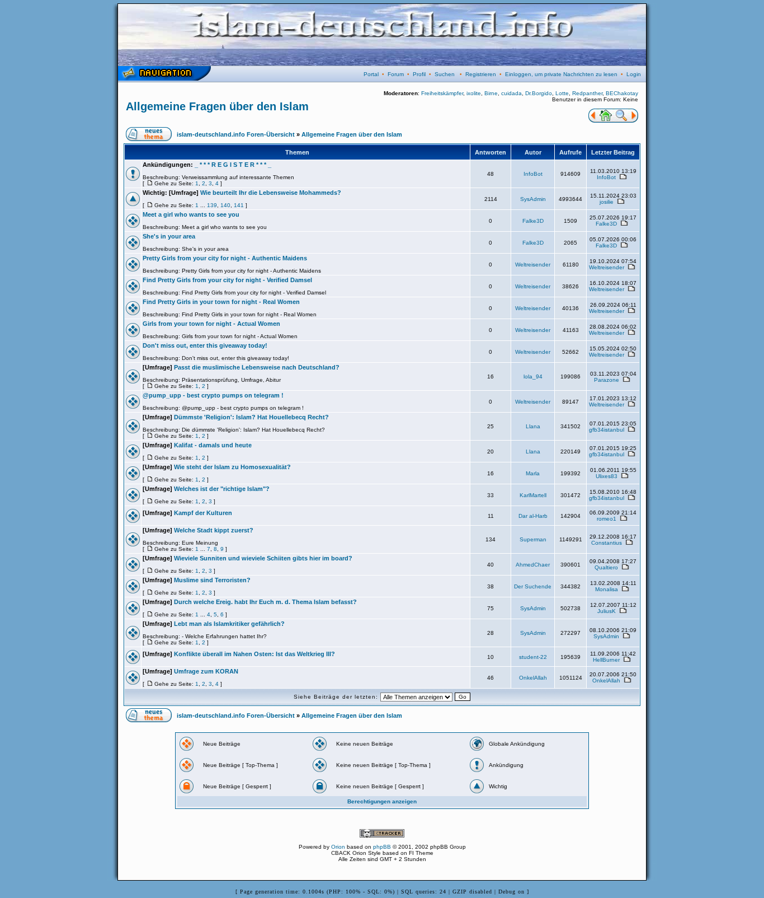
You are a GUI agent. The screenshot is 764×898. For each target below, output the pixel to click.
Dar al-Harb (533, 516)
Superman (533, 539)
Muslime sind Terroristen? (212, 580)
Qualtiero (606, 567)
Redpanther (587, 93)
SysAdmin (533, 199)
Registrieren (480, 74)
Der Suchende (532, 586)
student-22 (533, 657)
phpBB (382, 847)
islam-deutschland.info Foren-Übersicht (236, 134)
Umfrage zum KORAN (206, 671)
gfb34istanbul (606, 430)
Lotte (562, 93)
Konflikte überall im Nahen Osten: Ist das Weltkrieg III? (254, 654)
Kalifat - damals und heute (213, 445)
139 (212, 205)
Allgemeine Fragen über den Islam (217, 106)
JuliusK (606, 611)
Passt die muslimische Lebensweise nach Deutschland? (256, 367)
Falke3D (533, 221)
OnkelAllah (533, 678)
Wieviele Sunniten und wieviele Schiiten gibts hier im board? (263, 558)
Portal (371, 74)
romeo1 (606, 519)
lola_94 (533, 376)
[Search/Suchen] (621, 120)
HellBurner (606, 660)
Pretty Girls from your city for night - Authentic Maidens (225, 258)
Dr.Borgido (538, 93)
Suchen (445, 74)
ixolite (473, 93)
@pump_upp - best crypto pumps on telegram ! (213, 395)
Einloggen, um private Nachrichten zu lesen (561, 74)
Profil (419, 74)
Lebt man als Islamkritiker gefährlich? (229, 623)
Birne (491, 93)
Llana (533, 426)
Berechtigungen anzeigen (382, 801)
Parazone (606, 380)
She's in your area (169, 236)
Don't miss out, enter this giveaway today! (205, 345)
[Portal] (592, 120)
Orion (338, 847)
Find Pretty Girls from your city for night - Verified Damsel (227, 280)
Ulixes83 (606, 476)
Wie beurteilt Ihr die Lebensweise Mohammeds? (270, 192)
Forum (396, 74)
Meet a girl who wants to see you (191, 214)
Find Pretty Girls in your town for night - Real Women (221, 301)
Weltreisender (532, 264)
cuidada (511, 93)
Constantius (606, 543)
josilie (607, 202)
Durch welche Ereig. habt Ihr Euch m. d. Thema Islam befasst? (265, 601)
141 (239, 205)
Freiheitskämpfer (442, 93)
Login (633, 74)
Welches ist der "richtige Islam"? (222, 488)
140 (225, 205)
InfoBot (533, 174)
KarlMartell (533, 495)
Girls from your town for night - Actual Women (211, 323)
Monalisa (606, 589)
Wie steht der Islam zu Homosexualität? (232, 467)
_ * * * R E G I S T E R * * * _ (233, 164)
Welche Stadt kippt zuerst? (213, 530)
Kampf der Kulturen (203, 512)
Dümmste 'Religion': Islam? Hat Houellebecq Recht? (251, 417)
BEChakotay (622, 93)
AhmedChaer (533, 565)
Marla (533, 473)
